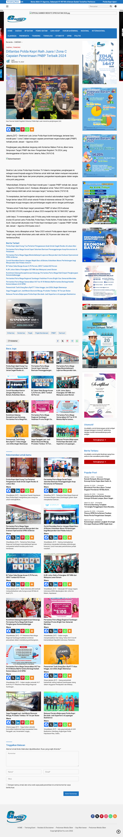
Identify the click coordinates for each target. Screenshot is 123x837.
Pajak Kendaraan (41, 333)
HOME (10, 31)
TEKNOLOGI (48, 36)
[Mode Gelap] (115, 6)
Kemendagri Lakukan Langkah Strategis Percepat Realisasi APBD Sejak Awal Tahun (99, 523)
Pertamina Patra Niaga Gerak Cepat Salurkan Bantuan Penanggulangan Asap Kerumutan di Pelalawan (41, 250)
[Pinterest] (22, 129)
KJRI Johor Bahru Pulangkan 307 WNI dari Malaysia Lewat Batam (31, 270)
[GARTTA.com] (16, 19)
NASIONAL (85, 31)
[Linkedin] (18, 129)
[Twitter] (97, 816)
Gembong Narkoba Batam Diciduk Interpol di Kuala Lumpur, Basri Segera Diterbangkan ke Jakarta (99, 497)
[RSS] (115, 816)
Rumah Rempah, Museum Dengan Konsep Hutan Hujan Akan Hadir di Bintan (97, 480)
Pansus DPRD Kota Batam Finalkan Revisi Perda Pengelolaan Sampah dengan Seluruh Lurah (97, 514)
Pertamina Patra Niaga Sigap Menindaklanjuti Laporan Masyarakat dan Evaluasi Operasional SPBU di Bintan (42, 256)
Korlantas (21, 333)
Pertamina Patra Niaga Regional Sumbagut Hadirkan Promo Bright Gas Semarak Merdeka (41, 278)
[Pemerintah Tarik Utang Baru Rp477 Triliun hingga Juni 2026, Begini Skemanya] (17, 431)
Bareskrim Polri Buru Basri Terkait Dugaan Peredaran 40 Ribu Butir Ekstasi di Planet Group (97, 489)
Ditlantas (10, 333)
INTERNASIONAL (98, 31)
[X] (13, 129)
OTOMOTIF (59, 36)
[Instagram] (106, 816)
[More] (32, 129)
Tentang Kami (30, 828)
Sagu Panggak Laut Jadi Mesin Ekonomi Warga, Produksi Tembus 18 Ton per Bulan (38, 291)
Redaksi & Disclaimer (45, 828)
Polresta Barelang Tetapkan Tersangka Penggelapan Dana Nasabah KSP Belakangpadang (99, 506)
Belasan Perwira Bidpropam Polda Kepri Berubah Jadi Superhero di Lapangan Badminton (41, 294)
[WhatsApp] (110, 816)
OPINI (69, 36)
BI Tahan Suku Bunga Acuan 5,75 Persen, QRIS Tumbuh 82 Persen (31, 266)
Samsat (62, 333)
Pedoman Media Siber (64, 828)
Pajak (30, 333)
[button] (110, 6)
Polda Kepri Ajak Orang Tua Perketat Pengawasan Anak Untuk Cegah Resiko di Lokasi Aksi (41, 246)
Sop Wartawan (81, 828)
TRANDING (36, 36)
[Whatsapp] (27, 129)
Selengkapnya (98, 440)
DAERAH (18, 31)
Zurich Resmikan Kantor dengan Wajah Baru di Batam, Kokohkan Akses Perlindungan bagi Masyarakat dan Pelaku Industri (41, 262)
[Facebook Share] (58, 341)
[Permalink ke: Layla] (8, 61)
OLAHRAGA (12, 36)
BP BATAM (29, 31)
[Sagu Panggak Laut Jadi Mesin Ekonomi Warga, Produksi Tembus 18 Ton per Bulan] (42, 431)
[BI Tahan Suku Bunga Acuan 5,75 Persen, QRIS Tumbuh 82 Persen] (42, 382)
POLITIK (77, 36)
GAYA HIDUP (55, 31)
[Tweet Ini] (62, 341)
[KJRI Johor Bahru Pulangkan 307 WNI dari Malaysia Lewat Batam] (67, 382)
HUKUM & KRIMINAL (70, 31)
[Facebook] (8, 129)
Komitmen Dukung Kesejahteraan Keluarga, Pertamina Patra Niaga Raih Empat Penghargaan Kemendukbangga (42, 274)
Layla (12, 60)
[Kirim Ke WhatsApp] (77, 341)
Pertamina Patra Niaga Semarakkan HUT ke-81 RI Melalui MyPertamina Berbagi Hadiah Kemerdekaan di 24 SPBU (40, 283)
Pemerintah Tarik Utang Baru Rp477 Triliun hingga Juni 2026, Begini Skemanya (36, 287)
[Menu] (7, 6)
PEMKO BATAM (41, 31)
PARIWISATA (24, 36)
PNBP (53, 333)
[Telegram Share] (72, 341)
